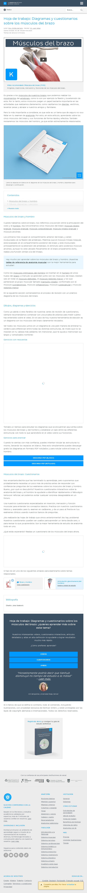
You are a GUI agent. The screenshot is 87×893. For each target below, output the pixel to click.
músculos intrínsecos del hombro (29, 273)
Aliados (13, 881)
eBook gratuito (69, 816)
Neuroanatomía (47, 820)
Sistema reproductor (49, 867)
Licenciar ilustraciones (72, 840)
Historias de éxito (70, 825)
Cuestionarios (43, 660)
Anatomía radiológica (49, 823)
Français (69, 881)
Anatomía (45, 794)
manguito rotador (49, 282)
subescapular (64, 285)
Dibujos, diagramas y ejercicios (23, 204)
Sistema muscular (48, 837)
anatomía (30, 115)
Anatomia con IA (69, 828)
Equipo (6, 881)
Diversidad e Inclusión (14, 825)
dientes (65, 104)
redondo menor (11, 288)
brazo (16, 276)
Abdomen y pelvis (48, 814)
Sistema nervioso (48, 840)
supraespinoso (19, 285)
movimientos (10, 98)
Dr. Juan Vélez (35, 28)
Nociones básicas (48, 799)
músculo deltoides (27, 279)
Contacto (28, 881)
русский (76, 881)
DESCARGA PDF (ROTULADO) (43, 464)
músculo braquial (20, 229)
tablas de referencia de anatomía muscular (26, 262)
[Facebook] (6, 855)
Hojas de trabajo (69, 819)
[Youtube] (11, 855)
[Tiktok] (26, 855)
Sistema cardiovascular (50, 843)
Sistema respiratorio (49, 855)
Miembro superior (48, 802)
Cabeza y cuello (47, 817)
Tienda (65, 843)
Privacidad (8, 887)
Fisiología (45, 828)
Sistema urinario (47, 861)
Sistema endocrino (48, 852)
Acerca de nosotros (13, 876)
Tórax (43, 811)
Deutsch (52, 881)
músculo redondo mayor (51, 279)
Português (61, 881)
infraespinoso (42, 285)
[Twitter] (21, 855)
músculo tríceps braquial (64, 229)
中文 (81, 881)
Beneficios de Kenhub (72, 822)
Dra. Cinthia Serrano (15, 28)
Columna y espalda (48, 808)
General (66, 799)
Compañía (8, 884)
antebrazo (25, 98)
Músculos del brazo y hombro (23, 201)
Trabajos (20, 881)
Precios (66, 837)
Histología (68, 794)
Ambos (43, 666)
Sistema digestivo (48, 858)
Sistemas (66, 802)
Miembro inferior (48, 805)
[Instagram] (16, 855)
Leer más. (45, 679)
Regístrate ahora (34, 721)
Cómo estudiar (70, 806)
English (45, 881)
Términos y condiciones (22, 884)
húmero (66, 273)
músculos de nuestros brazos (33, 95)
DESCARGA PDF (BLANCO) (43, 458)
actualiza (70, 884)
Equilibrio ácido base (49, 864)
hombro (17, 226)
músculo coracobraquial (40, 229)
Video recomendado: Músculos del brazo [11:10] (26, 85)
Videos (43, 654)
